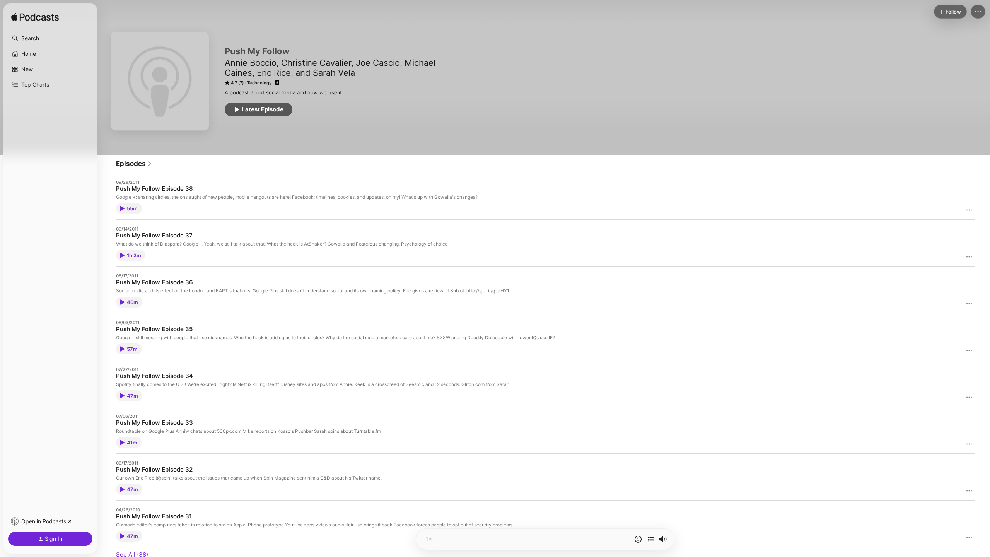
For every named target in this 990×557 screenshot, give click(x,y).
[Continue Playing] (650, 539)
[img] (35, 17)
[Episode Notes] (638, 539)
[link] (134, 163)
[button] (50, 38)
